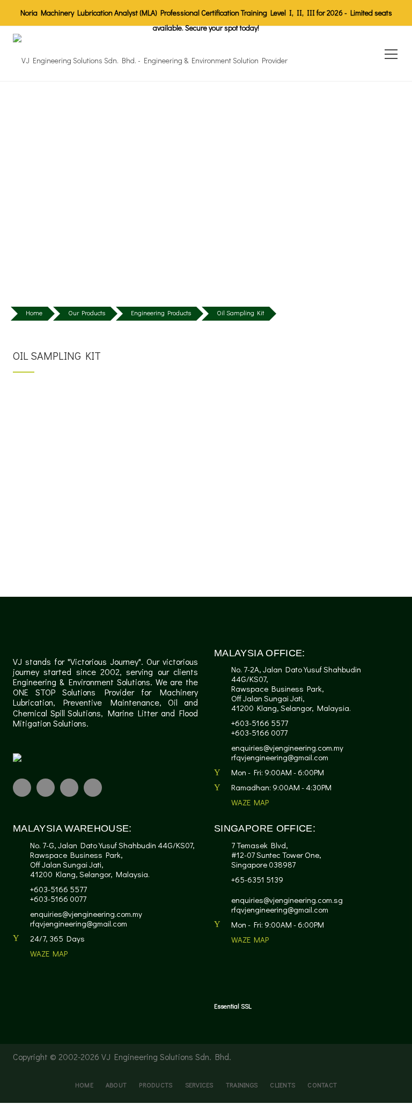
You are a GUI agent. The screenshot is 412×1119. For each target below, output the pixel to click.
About (116, 1084)
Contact (322, 1084)
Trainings (242, 1084)
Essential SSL (233, 1006)
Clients (282, 1084)
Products (155, 1084)
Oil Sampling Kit (240, 312)
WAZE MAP (250, 802)
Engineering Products (161, 312)
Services (199, 1084)
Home (34, 312)
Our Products (86, 312)
